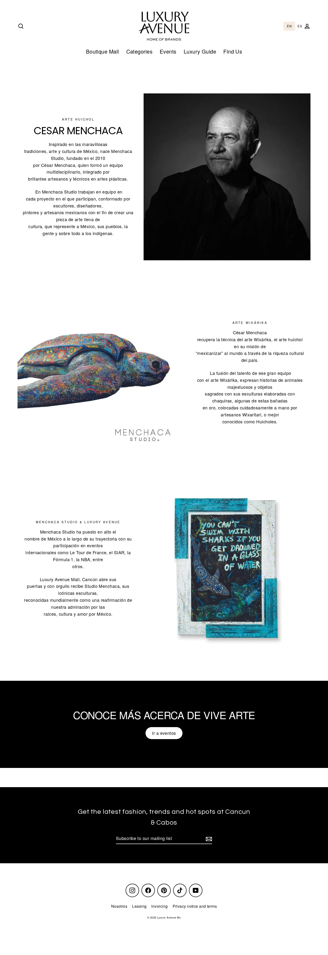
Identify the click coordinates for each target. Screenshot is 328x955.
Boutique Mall (102, 51)
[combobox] (289, 26)
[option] (299, 26)
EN (289, 26)
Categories (139, 51)
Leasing (139, 906)
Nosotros (119, 906)
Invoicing (159, 906)
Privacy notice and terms (195, 906)
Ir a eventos (164, 733)
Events (168, 51)
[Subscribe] (208, 838)
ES (300, 26)
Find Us (232, 51)
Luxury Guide (200, 51)
